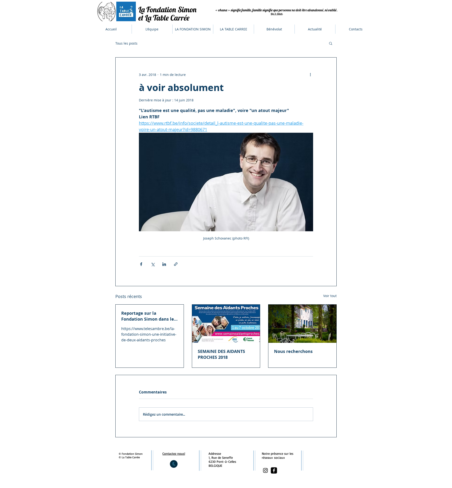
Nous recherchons (293, 351)
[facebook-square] (274, 470)
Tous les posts (126, 43)
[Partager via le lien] (176, 264)
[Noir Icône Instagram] (265, 470)
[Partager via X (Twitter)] (152, 264)
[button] (330, 43)
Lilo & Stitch (276, 13)
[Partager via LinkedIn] (164, 264)
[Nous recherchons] (302, 324)
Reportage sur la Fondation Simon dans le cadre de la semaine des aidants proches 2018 (147, 316)
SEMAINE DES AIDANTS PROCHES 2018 (221, 354)
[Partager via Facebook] (141, 264)
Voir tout (330, 296)
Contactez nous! (173, 453)
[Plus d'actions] (310, 74)
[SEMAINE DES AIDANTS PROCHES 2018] (226, 324)
